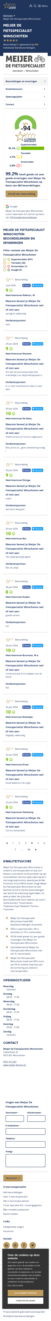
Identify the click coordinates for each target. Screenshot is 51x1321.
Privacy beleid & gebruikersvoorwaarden (24, 1311)
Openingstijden (14, 96)
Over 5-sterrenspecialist (15, 1196)
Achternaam (34, 1112)
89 (29, 849)
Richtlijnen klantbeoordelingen (19, 1316)
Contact (10, 104)
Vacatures (8, 1231)
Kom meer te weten (15, 1285)
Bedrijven (8, 15)
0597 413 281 (10, 1061)
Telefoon (10, 1138)
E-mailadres (13, 1125)
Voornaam (12, 1112)
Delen (27, 285)
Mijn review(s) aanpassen (16, 1209)
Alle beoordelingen (13, 1192)
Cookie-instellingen (25, 1301)
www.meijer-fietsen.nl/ (14, 1065)
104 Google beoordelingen (23, 217)
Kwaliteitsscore (14, 89)
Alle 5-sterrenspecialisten (16, 1200)
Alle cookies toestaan (25, 1293)
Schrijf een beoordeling (21, 193)
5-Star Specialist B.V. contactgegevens (22, 1205)
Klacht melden (10, 1213)
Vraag (9, 1151)
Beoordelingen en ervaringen (21, 81)
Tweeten (38, 285)
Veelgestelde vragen (13, 1226)
